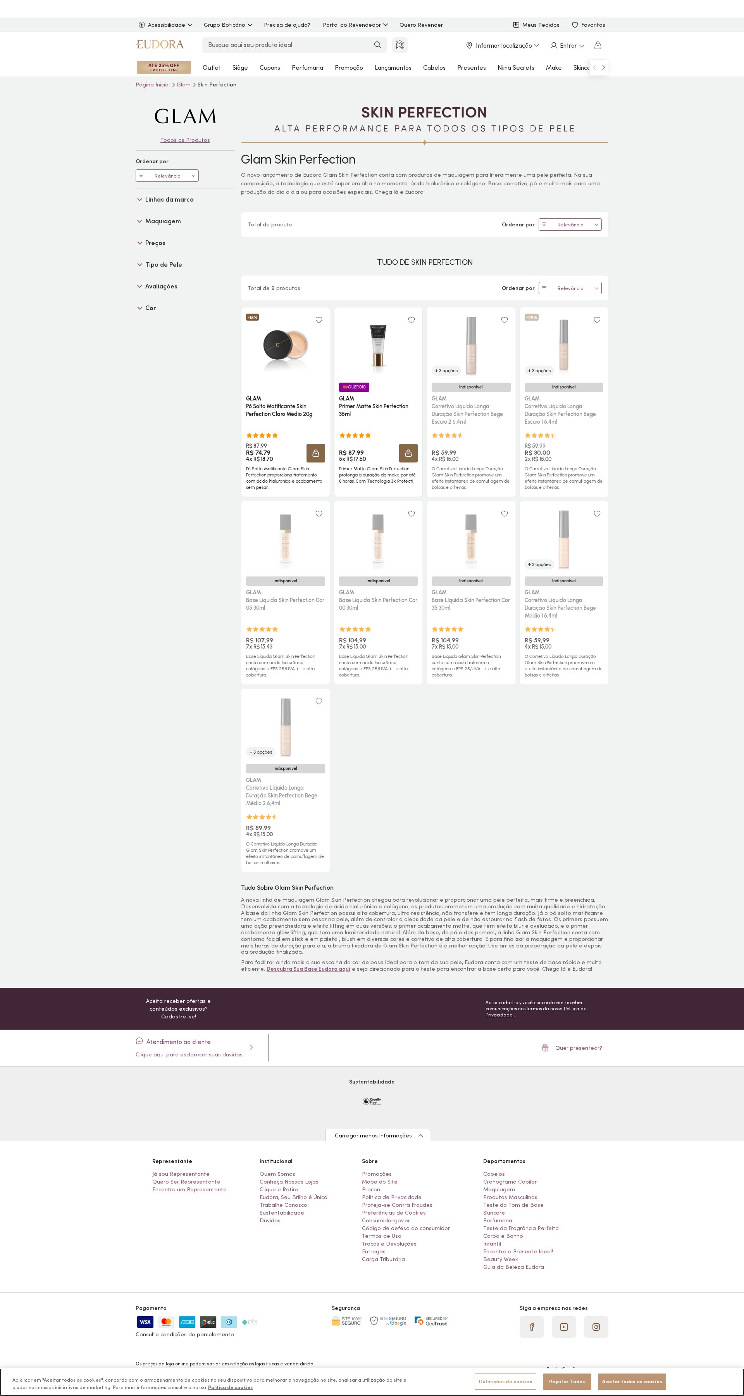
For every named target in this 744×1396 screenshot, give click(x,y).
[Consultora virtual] (400, 45)
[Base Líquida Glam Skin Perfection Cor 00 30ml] (378, 538)
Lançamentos (393, 67)
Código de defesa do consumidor (406, 1228)
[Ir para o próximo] (603, 67)
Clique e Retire (279, 1189)
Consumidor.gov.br (386, 1220)
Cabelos (434, 67)
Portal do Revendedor (352, 24)
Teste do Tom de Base (513, 1204)
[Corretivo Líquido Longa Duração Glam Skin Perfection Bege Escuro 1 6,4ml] (564, 345)
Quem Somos (277, 1173)
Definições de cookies (505, 1381)
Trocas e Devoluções (389, 1243)
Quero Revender (421, 24)
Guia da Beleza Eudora (513, 1266)
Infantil (492, 1243)
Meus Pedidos (541, 24)
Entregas (374, 1251)
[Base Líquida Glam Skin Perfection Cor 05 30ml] (286, 538)
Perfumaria (307, 67)
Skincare (585, 67)
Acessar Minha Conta (566, 45)
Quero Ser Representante (186, 1181)
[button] (316, 453)
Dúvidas (270, 1220)
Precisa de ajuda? (287, 24)
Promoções (377, 1173)
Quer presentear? (578, 1047)
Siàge (240, 67)
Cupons (270, 67)
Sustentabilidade (282, 1212)
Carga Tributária (383, 1259)
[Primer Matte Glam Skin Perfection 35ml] (378, 345)
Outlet (212, 67)
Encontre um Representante (189, 1189)
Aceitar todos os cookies (632, 1381)
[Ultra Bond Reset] (164, 67)
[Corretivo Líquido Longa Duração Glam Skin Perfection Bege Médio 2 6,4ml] (286, 726)
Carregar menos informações (373, 1135)
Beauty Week (500, 1259)
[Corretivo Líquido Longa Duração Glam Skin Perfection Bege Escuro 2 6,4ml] (471, 345)
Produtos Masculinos (510, 1197)
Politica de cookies (230, 1387)
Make (554, 67)
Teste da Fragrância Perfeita (521, 1228)
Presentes (471, 67)
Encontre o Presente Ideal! (518, 1251)
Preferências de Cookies (394, 1212)
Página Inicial (153, 84)
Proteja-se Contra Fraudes (397, 1204)
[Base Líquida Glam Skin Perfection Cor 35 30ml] (471, 538)
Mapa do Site (380, 1181)
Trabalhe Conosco (283, 1204)
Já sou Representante (181, 1173)
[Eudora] (160, 45)
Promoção (349, 67)
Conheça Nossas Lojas (289, 1181)
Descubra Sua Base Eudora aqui (308, 968)
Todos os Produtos (185, 139)
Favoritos (593, 24)
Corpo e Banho (503, 1235)
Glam (184, 84)
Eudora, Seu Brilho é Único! (294, 1197)
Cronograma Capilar (510, 1181)
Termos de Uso (381, 1235)
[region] (372, 1382)
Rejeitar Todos (567, 1381)
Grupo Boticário (224, 24)
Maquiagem (499, 1189)
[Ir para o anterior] (594, 67)
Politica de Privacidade (392, 1197)
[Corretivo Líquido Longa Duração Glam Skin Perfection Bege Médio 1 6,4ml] (564, 538)
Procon (371, 1189)
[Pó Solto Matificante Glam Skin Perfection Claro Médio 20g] (286, 345)
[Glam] (185, 116)
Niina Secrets (516, 67)
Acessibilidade (166, 24)
